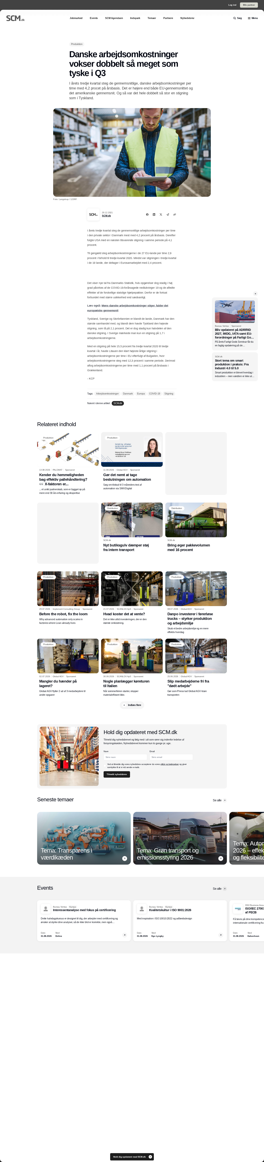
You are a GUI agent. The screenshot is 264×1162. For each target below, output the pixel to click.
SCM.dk (106, 216)
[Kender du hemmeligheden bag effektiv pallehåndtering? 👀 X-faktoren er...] (68, 463)
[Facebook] (147, 214)
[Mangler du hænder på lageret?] (68, 668)
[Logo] (15, 18)
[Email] (168, 214)
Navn (106, 751)
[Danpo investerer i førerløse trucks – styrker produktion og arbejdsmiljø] (196, 602)
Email (152, 751)
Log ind (232, 5)
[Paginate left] (39, 838)
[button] (255, 293)
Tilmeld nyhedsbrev (117, 774)
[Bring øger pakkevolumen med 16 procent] (196, 527)
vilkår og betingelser (169, 764)
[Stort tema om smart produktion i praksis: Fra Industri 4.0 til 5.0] (235, 366)
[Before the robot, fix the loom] (68, 598)
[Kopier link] (174, 214)
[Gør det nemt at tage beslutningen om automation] (132, 461)
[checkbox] (105, 765)
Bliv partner (249, 5)
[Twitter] (161, 214)
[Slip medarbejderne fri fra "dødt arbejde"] (196, 668)
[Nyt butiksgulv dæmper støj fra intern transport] (132, 527)
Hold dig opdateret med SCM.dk (129, 1157)
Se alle (217, 800)
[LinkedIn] (154, 214)
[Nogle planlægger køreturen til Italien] (132, 668)
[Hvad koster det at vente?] (132, 598)
